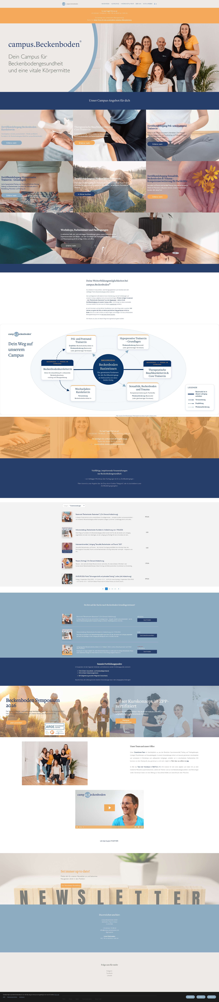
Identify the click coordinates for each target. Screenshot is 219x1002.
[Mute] (135, 827)
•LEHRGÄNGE (115, 4)
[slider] (108, 827)
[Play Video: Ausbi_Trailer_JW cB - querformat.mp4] (109, 807)
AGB (4, 997)
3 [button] (112, 589)
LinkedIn (109, 975)
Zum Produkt (147, 620)
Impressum (21, 997)
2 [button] (109, 589)
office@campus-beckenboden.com (109, 930)
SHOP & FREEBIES (147, 4)
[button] (103, 588)
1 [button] (106, 589)
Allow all (212, 997)
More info (56, 994)
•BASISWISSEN (105, 4)
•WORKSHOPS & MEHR (127, 4)
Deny (201, 997)
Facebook (109, 973)
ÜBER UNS (138, 4)
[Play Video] (77, 827)
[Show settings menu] (138, 827)
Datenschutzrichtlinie (12, 997)
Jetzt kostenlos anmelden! (147, 635)
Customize (190, 997)
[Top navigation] (155, 4)
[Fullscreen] (142, 827)
